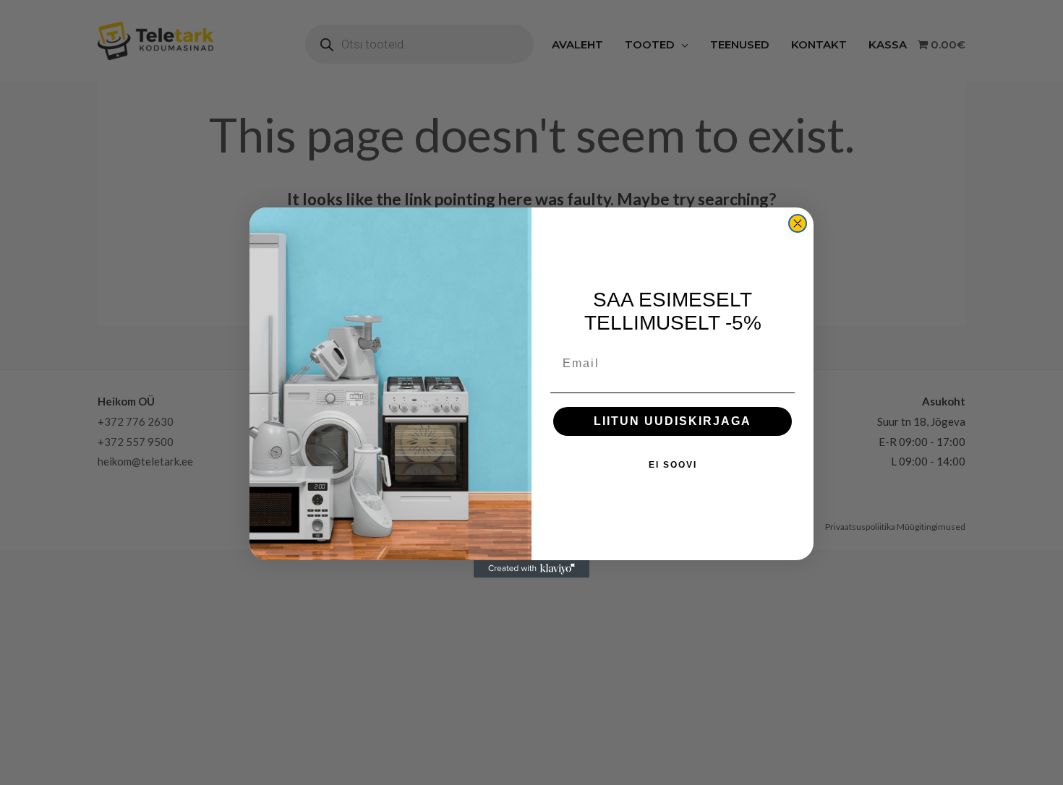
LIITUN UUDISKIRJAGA (672, 421)
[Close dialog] (797, 223)
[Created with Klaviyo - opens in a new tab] (531, 569)
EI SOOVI (673, 465)
